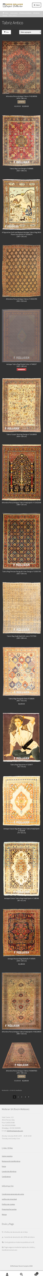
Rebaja (4, 1214)
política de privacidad (9, 1199)
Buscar (21, 1274)
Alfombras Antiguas (25, 13)
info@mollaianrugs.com (15, 1131)
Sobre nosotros (7, 1156)
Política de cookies (8, 1204)
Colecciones (14, 13)
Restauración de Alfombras (11, 1161)
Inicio (6, 13)
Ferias (4, 1166)
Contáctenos (6, 1176)
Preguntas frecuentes (9, 1209)
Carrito (33, 1272)
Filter (7, 32)
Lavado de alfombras (9, 1171)
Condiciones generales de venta (13, 1194)
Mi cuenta (7, 1274)
